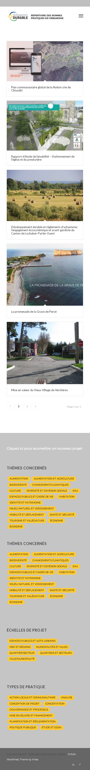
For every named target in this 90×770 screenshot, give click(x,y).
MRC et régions (20, 646)
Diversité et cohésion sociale (47, 490)
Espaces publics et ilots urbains (32, 640)
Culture (15, 490)
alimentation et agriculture (54, 478)
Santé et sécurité (62, 514)
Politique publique (23, 727)
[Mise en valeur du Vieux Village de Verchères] (45, 353)
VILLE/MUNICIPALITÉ (22, 658)
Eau (75, 490)
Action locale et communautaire (32, 697)
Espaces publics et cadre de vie (31, 496)
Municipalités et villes (52, 646)
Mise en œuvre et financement (31, 715)
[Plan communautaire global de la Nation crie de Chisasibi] (45, 61)
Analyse (66, 697)
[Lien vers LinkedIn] (73, 764)
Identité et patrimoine (25, 502)
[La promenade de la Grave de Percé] (45, 275)
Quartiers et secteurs (56, 652)
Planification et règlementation (32, 721)
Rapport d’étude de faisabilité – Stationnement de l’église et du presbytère (42, 158)
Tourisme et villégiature (27, 520)
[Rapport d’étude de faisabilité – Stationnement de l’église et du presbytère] (45, 125)
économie (16, 526)
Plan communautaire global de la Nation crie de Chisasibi (41, 88)
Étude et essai (51, 727)
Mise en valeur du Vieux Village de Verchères (39, 390)
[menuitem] (81, 15)
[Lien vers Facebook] (80, 764)
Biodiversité (18, 484)
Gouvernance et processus (29, 709)
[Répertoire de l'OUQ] (37, 15)
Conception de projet (25, 703)
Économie (56, 520)
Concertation (54, 703)
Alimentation (19, 478)
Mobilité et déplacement (27, 514)
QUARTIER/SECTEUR (22, 652)
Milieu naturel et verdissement (32, 508)
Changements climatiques (50, 484)
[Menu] (81, 15)
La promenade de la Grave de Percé (34, 311)
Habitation (66, 496)
